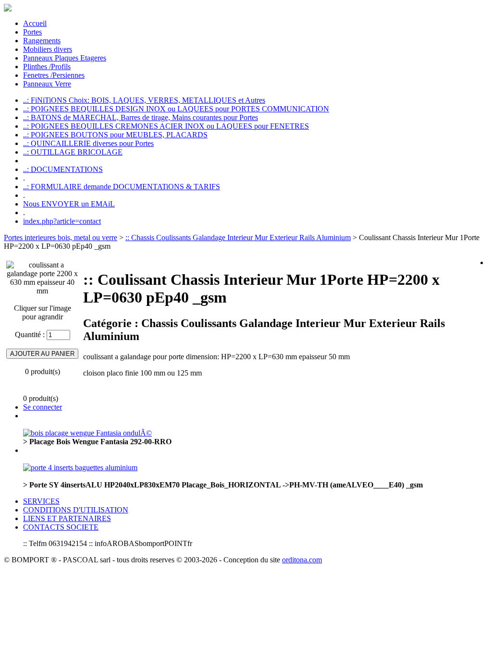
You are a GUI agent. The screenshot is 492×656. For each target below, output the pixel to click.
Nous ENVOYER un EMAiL (69, 204)
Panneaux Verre (47, 84)
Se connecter (42, 407)
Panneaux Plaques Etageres (64, 58)
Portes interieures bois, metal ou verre (60, 237)
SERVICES (41, 501)
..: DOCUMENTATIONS (63, 169)
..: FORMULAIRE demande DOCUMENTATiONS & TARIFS (121, 186)
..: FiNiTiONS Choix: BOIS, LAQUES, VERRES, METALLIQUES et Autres (144, 100)
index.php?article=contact (62, 221)
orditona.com (302, 560)
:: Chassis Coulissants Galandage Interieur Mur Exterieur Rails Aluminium (238, 237)
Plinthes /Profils (47, 66)
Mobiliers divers (47, 49)
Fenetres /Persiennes (54, 75)
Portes (32, 32)
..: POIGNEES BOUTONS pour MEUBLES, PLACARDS (115, 135)
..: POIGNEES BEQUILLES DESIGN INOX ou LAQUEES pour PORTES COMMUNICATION (176, 109)
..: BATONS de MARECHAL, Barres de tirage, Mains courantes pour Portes (140, 117)
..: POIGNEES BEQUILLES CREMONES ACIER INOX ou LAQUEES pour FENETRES (166, 126)
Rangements (42, 40)
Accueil (35, 23)
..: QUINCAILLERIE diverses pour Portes (88, 143)
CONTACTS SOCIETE (60, 527)
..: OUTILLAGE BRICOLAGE (73, 152)
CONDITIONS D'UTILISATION (75, 510)
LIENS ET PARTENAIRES (67, 518)
